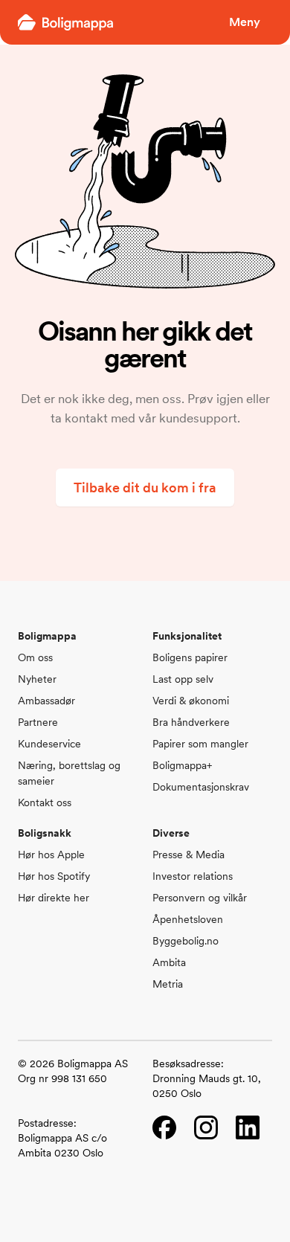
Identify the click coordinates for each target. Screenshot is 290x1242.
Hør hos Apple (51, 854)
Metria (167, 984)
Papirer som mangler (200, 744)
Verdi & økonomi (190, 701)
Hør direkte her (53, 898)
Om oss (35, 657)
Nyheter (37, 679)
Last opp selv (182, 679)
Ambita (169, 962)
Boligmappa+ (182, 765)
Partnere (38, 722)
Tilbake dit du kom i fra (145, 487)
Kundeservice (49, 744)
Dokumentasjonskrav (200, 787)
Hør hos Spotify (54, 876)
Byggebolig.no (185, 941)
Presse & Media (188, 854)
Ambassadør (46, 701)
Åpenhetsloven (187, 919)
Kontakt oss (44, 802)
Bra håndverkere (191, 722)
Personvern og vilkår (199, 898)
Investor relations (192, 876)
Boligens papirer (190, 657)
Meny (244, 22)
